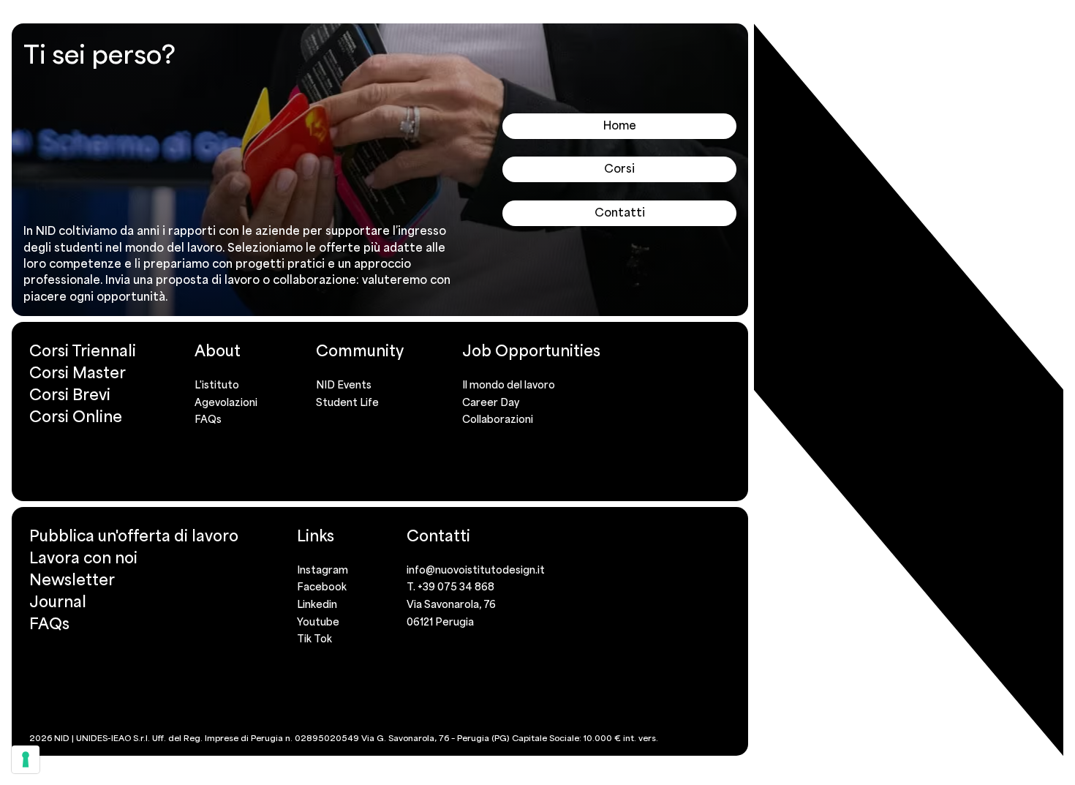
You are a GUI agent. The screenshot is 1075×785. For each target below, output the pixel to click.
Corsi (619, 168)
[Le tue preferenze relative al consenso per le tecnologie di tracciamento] (25, 759)
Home (619, 125)
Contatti (619, 212)
